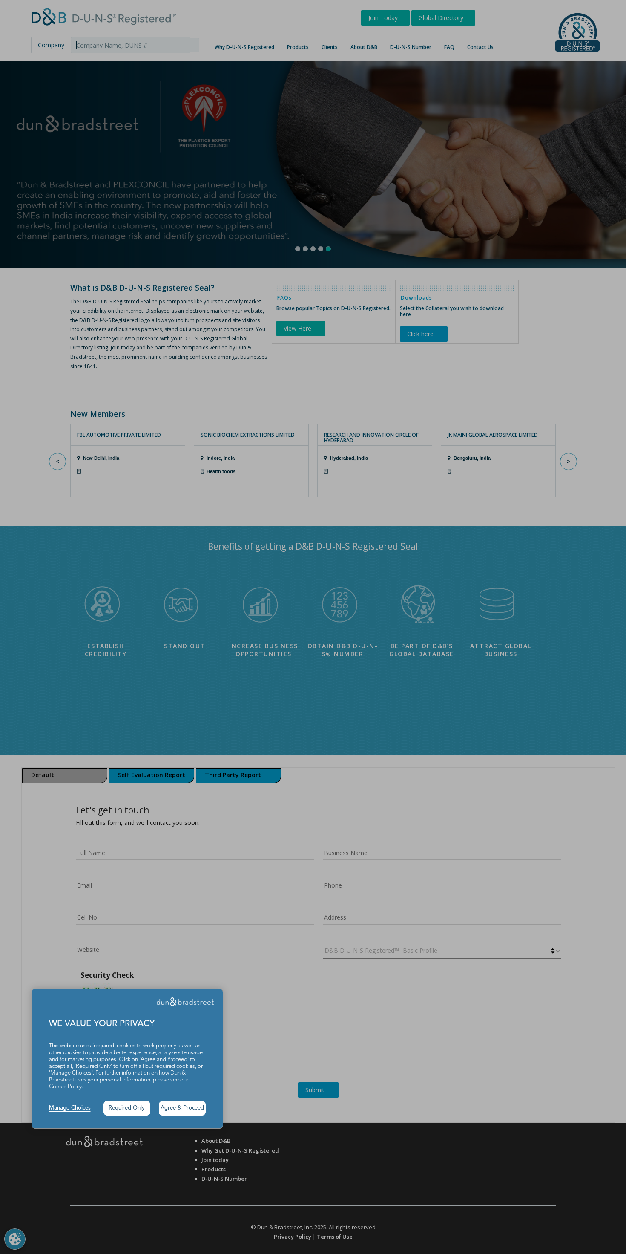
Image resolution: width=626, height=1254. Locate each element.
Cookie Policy (65, 1087)
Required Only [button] (127, 1108)
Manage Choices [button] (70, 1108)
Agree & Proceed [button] (182, 1108)
